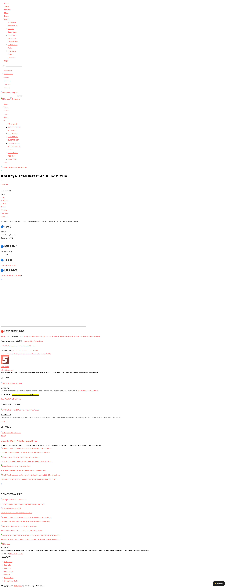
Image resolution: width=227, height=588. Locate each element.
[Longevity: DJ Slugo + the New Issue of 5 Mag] (11, 433)
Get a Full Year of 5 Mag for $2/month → (25, 395)
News (6, 3)
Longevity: (5, 388)
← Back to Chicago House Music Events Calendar (18, 346)
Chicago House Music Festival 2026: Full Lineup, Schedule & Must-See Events (26, 461)
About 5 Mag (7, 80)
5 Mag (3, 336)
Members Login (8, 70)
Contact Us (6, 87)
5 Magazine (4, 184)
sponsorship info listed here (33, 341)
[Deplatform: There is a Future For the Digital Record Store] (19, 526)
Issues (3, 436)
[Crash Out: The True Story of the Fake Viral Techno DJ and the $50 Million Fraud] (30, 475)
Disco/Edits (12, 35)
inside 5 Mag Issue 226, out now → (88, 390)
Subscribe (7, 565)
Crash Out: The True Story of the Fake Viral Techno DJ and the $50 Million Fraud (29, 479)
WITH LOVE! (6, 414)
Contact (7, 574)
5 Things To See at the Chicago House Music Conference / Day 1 (22, 504)
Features (7, 10)
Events (6, 16)
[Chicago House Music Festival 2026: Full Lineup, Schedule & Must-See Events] (20, 457)
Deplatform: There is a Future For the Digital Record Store (21, 530)
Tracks (6, 6)
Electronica (12, 38)
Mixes (6, 13)
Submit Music (7, 84)
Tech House (12, 51)
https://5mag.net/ (7, 370)
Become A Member (8, 74)
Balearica (11, 29)
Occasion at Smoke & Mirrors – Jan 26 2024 (25, 351)
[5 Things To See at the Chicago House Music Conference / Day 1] (14, 500)
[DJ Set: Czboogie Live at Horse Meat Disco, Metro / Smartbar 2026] (15, 466)
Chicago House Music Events (11, 275)
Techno (10, 54)
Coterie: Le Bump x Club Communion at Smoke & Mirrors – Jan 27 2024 (30, 354)
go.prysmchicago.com (8, 265)
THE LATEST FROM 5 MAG (11, 494)
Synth (10, 48)
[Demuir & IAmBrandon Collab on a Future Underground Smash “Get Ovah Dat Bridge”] (30, 535)
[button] (219, 583)
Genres (6, 19)
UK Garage (11, 57)
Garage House (13, 41)
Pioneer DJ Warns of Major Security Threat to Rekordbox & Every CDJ (25, 452)
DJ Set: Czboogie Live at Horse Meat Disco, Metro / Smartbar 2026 (23, 470)
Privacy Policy (9, 578)
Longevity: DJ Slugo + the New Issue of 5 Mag (19, 441)
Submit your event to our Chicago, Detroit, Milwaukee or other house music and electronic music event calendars (61, 336)
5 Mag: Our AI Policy (11, 581)
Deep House (12, 32)
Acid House (12, 22)
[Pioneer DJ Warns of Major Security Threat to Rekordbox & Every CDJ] (26, 448)
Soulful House (12, 45)
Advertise (6, 77)
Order (3, 421)
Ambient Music (13, 26)
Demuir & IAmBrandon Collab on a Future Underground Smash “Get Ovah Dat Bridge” (30, 539)
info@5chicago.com (16, 554)
